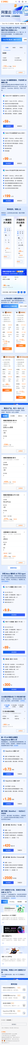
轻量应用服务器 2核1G (9, 458)
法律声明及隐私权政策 (6, 1033)
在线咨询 (13, 898)
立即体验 (22, 700)
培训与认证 (16, 1027)
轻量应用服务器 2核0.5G (10, 420)
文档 (2, 1027)
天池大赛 (11, 1027)
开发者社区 (6, 1027)
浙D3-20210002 (15, 1039)
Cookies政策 (14, 1033)
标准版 (4, 53)
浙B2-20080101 (16, 1037)
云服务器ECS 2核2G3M (9, 532)
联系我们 (14, 1024)
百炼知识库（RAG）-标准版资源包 (6, 235)
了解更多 (19, 774)
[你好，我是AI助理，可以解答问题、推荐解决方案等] (19, 1)
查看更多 (19, 126)
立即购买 (7, 349)
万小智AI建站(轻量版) (9, 711)
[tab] (6, 47)
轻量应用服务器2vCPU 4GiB (11, 495)
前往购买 (8, 126)
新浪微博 (9, 1020)
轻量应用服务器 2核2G (19, 238)
